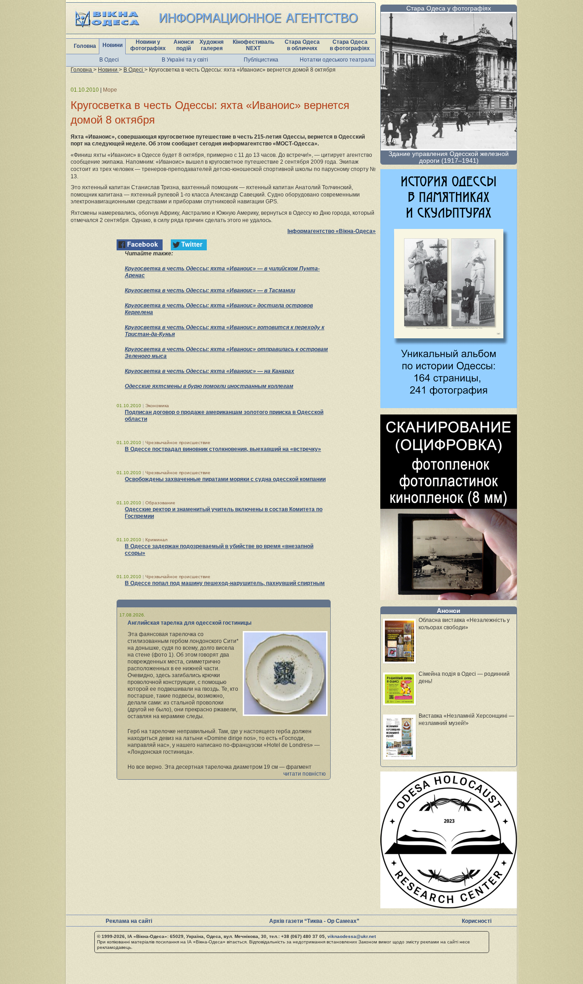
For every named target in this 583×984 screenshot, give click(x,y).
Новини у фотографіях (148, 45)
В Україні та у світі (185, 60)
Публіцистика (261, 60)
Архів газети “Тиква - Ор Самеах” (314, 921)
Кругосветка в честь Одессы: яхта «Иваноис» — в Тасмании (210, 290)
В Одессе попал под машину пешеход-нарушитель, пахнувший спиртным (225, 583)
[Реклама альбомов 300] (448, 405)
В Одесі (109, 60)
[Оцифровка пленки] (448, 597)
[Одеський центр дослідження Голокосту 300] (448, 906)
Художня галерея (211, 45)
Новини (112, 45)
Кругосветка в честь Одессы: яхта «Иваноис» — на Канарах (209, 371)
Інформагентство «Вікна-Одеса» (331, 231)
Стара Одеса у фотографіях (448, 8)
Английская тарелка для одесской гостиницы (189, 623)
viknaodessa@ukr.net (351, 936)
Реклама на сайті (129, 921)
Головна (85, 46)
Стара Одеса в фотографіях (350, 45)
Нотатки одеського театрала (337, 60)
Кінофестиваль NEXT (253, 45)
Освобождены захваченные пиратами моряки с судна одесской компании (225, 479)
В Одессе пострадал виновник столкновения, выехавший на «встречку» (223, 449)
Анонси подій (184, 45)
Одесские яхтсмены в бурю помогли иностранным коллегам (209, 386)
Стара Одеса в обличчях (302, 45)
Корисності (476, 921)
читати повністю (304, 774)
